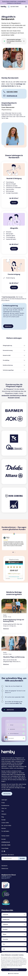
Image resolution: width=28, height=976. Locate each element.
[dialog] (14, 964)
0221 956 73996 (5, 845)
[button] (2, 851)
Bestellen (22, 858)
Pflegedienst (5, 910)
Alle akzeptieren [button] (14, 969)
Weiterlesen (6, 628)
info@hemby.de (12, 96)
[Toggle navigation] (26, 6)
